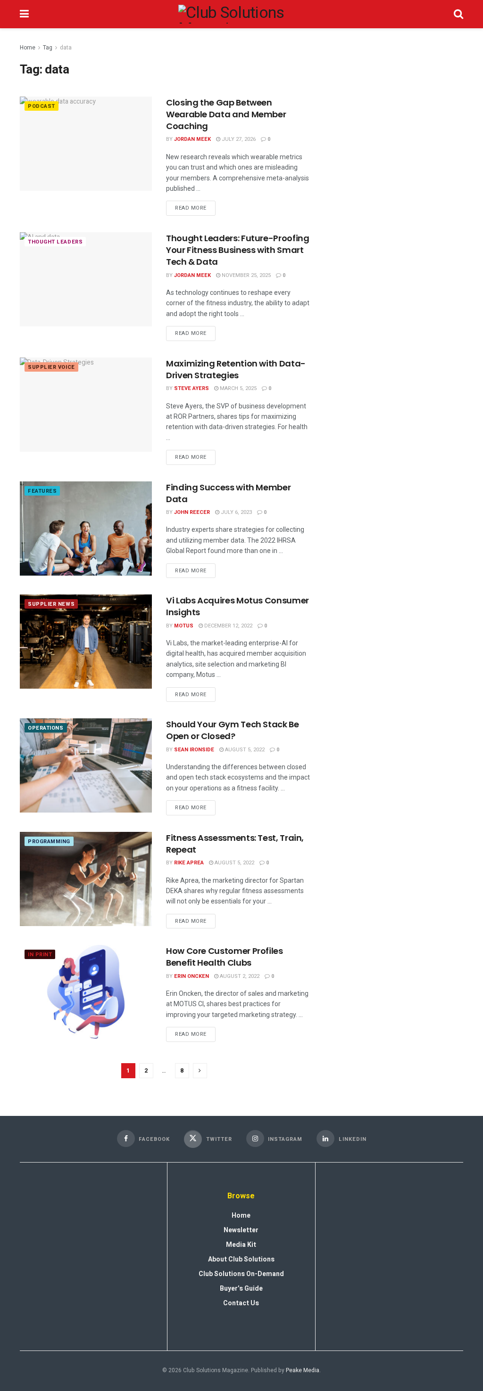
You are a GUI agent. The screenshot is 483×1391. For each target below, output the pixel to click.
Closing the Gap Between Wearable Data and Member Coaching (226, 114)
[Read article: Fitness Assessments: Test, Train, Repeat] (86, 879)
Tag (47, 47)
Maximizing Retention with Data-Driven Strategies (236, 369)
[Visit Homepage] (241, 14)
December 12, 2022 (227, 626)
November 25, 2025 (245, 275)
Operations (46, 728)
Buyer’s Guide (241, 1288)
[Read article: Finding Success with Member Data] (86, 528)
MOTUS (183, 626)
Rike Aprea (189, 863)
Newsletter (241, 1230)
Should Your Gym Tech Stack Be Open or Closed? (232, 730)
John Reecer (192, 512)
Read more (195, 206)
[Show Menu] (24, 14)
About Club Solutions (241, 1259)
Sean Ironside (194, 750)
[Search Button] (458, 14)
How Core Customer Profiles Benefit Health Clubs (224, 956)
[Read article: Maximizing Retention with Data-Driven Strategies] (86, 405)
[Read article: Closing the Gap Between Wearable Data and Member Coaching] (86, 144)
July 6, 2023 (235, 512)
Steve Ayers (191, 388)
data (66, 47)
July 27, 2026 (238, 139)
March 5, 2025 (237, 388)
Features (42, 491)
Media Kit (241, 1245)
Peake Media (302, 1370)
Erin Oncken (191, 976)
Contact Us (241, 1303)
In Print (40, 955)
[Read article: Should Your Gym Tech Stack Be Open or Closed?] (86, 765)
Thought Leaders (55, 242)
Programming (49, 842)
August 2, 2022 (238, 976)
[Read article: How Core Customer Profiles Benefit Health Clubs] (86, 992)
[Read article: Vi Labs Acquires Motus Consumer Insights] (86, 641)
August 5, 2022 (244, 750)
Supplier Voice (51, 367)
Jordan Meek (192, 139)
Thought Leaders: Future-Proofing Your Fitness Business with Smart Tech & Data (237, 250)
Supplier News (51, 604)
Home (27, 47)
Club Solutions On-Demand (241, 1274)
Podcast (41, 106)
